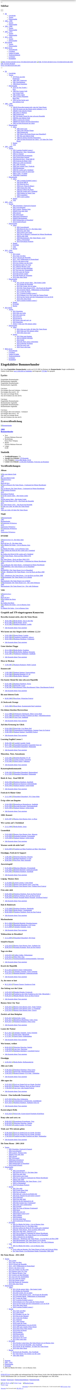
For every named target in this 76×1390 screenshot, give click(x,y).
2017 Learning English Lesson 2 (27, 293)
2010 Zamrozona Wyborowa (22, 1221)
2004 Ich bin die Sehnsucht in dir (23, 1201)
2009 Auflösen (17, 1215)
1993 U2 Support (18, 154)
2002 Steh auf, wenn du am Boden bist (25, 1194)
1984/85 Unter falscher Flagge (22, 111)
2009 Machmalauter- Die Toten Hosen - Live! (31, 238)
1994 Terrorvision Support (21, 157)
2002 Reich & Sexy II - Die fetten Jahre (29, 229)
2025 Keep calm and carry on (22, 320)
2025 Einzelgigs (18, 322)
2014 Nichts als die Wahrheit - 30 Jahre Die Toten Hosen (30, 1346)
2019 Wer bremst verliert (20, 274)
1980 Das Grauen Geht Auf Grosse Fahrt (20, 92)
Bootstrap (25, 1386)
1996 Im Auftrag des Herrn (25, 189)
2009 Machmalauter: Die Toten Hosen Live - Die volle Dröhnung (33, 1242)
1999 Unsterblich (22, 195)
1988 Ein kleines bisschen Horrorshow (29, 138)
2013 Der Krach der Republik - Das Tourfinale (27, 1345)
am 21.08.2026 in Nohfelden (23, 371)
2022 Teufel (20, 340)
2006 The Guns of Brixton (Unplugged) (25, 1208)
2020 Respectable (18, 1334)
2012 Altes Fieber (18, 1312)
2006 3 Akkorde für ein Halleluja (23, 1237)
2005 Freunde (17, 1206)
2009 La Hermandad (23, 240)
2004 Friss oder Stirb (23, 231)
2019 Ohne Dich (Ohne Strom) (22, 1328)
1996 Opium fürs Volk (24, 188)
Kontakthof (12, 58)
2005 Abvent (17, 213)
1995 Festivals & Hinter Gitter (22, 161)
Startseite (7, 1360)
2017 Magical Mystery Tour (21, 266)
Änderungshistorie (14, 55)
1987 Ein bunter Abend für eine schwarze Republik (29, 116)
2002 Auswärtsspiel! (19, 207)
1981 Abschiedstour (19, 82)
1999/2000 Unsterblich (20, 175)
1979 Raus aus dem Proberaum (19, 77)
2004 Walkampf (18, 1197)
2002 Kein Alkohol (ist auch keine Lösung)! (26, 1196)
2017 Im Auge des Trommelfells (23, 270)
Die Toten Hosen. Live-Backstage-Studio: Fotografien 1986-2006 (33, 1251)
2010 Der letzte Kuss (19, 1219)
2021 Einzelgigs (18, 311)
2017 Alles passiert (18, 1321)
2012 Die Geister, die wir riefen (26, 286)
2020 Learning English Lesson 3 (27, 300)
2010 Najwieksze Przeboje (25, 241)
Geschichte (12, 15)
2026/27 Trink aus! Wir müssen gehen (24, 324)
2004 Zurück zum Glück (24, 232)
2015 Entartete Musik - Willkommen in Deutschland (33, 290)
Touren (11, 17)
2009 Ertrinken (17, 1217)
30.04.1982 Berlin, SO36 (23, 460)
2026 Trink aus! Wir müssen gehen (27, 331)
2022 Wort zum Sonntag (24, 336)
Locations (12, 51)
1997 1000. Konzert (19, 164)
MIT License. (64, 1386)
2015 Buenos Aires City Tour (22, 265)
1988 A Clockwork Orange (21, 120)
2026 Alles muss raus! (23, 333)
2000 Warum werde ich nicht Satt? (23, 172)
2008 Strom (16, 1210)
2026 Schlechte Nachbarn (25, 343)
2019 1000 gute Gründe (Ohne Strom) (25, 1327)
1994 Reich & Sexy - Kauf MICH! (24, 159)
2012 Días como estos (19, 1339)
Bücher (15, 248)
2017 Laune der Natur (23, 291)
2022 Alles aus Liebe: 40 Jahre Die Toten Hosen (32, 329)
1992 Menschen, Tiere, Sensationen (24, 152)
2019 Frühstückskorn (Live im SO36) (24, 1325)
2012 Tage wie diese (19, 256)
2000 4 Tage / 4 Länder (20, 173)
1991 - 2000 (8, 26)
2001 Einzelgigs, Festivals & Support (24, 206)
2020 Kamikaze (18, 1332)
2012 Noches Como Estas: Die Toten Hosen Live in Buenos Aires (33, 1343)
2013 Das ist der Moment (20, 1316)
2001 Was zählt (17, 1188)
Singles (15, 143)
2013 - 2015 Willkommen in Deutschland (25, 259)
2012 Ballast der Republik (25, 284)
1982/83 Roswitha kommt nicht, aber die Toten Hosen (30, 107)
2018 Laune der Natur (20, 1323)
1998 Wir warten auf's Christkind (23, 170)
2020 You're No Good (20, 1337)
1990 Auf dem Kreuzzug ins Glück (24, 123)
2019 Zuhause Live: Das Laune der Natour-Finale (32, 295)
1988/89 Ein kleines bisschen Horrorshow (26, 121)
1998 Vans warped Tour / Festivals (23, 166)
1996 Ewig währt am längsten (22, 163)
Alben (15, 127)
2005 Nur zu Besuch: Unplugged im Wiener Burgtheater (34, 234)
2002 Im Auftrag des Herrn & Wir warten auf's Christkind (31, 1228)
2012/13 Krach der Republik (22, 257)
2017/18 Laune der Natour (21, 272)
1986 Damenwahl (18, 114)
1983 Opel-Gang (22, 129)
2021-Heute (8, 42)
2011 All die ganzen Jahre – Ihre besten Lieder (31, 282)
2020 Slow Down (18, 1336)
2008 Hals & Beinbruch (20, 216)
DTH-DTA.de (5, 1374)
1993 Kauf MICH (22, 182)
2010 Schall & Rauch (19, 222)
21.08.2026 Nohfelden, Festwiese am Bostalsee (34, 462)
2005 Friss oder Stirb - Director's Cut (24, 1231)
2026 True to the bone (23, 347)
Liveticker (12, 57)
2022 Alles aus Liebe (19, 313)
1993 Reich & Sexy (23, 184)
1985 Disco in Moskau (20, 112)
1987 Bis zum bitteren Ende (25, 136)
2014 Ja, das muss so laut (20, 261)
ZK (6, 14)
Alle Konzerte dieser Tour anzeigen (16, 628)
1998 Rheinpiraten (18, 168)
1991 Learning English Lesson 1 (23, 150)
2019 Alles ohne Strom (20, 277)
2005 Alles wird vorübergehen (22, 1204)
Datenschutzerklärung (21, 1380)
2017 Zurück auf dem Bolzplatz (23, 268)
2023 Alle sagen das (19, 315)
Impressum (10, 1380)
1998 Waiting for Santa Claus (26, 193)
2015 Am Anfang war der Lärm (22, 263)
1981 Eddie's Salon (19, 95)
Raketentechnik (34, 1380)
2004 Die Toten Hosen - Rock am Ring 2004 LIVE (29, 1230)
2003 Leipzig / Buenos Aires (22, 209)
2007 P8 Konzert (18, 214)
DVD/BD (16, 245)
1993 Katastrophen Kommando (22, 155)
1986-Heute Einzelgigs (20, 84)
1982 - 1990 (8, 21)
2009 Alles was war (19, 1212)
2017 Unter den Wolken (20, 1318)
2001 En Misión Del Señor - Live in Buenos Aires (28, 1224)
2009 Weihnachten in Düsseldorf (23, 220)
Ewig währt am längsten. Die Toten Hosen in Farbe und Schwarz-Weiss (35, 1249)
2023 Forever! (17, 316)
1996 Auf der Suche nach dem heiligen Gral (21, 101)
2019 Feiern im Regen (20, 1330)
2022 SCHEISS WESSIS (25, 338)
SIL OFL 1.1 (20, 1388)
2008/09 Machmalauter (20, 218)
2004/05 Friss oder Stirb (20, 211)
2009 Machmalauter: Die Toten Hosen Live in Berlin (29, 1240)
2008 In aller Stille (22, 236)
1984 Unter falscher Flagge (25, 130)
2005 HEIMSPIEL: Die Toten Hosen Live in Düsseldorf (30, 1235)
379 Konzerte (24, 458)
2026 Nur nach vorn (23, 345)
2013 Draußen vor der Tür (21, 1314)
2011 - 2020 (8, 37)
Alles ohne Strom (18, 1355)
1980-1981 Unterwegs (20, 80)
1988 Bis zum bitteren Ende (21, 118)
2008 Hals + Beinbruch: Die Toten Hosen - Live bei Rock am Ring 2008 (35, 1238)
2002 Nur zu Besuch (19, 1192)
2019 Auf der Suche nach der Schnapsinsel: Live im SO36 (35, 297)
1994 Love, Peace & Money (25, 186)
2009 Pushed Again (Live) (21, 1213)
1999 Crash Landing (23, 197)
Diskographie (13, 19)
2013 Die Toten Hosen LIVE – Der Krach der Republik (34, 288)
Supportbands (13, 49)
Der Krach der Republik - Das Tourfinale (25, 1352)
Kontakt (3, 1380)
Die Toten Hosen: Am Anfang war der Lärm (26, 1354)
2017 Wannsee (17, 1319)
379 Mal (44, 371)
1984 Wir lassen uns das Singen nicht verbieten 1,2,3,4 (30, 109)
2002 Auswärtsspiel (23, 227)
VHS (14, 145)
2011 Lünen (16, 254)
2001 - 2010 (8, 32)
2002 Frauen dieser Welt (20, 1190)
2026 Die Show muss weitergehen (27, 342)
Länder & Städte (14, 53)
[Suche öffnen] (38, 68)
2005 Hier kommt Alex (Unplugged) (24, 1203)
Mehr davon (8, 48)
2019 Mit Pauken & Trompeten (22, 275)
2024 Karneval (17, 318)
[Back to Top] (1, 1371)
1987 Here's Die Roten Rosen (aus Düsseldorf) (31, 134)
